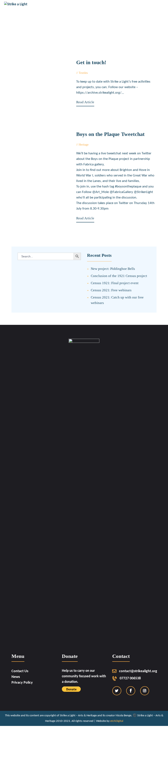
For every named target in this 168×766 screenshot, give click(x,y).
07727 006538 (130, 678)
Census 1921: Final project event (114, 283)
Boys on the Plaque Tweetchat (110, 134)
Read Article (85, 102)
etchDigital (116, 721)
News (15, 677)
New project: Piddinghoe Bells (113, 269)
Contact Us (19, 671)
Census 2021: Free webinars (111, 290)
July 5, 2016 (99, 144)
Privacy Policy (22, 683)
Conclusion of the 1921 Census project (119, 276)
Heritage (84, 144)
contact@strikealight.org (138, 671)
